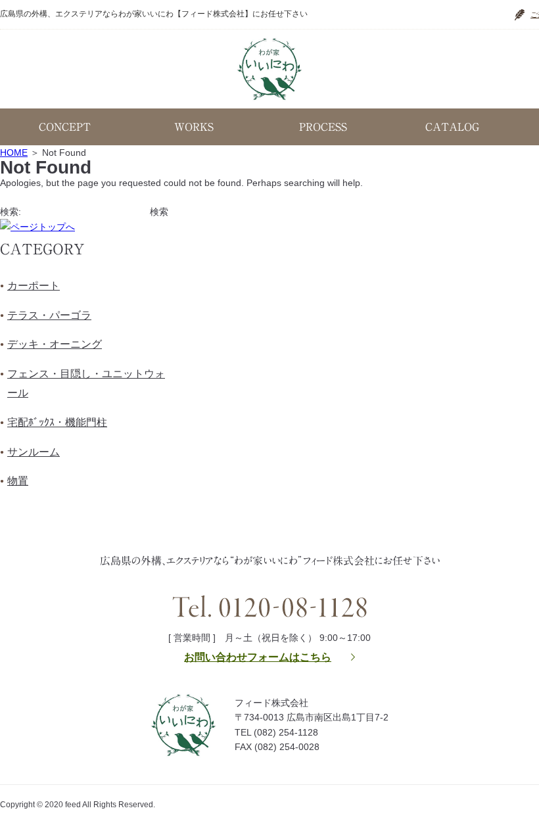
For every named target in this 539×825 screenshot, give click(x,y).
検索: (10, 211)
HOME (14, 152)
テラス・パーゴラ (49, 315)
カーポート (33, 285)
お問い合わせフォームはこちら (257, 657)
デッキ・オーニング (54, 344)
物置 (17, 480)
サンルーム (33, 452)
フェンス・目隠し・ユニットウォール (86, 383)
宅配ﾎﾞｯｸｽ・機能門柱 (57, 422)
